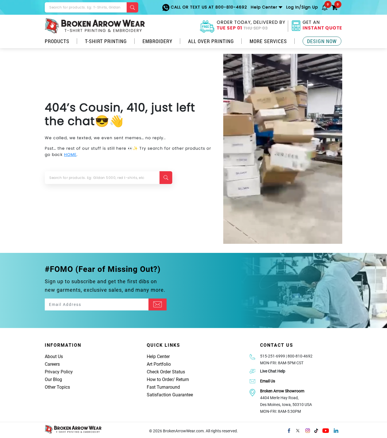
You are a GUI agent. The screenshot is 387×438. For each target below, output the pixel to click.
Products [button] (57, 41)
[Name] (157, 304)
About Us (54, 356)
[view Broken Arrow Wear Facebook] (289, 430)
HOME (70, 154)
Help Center (158, 356)
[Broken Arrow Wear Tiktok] (316, 430)
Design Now (322, 41)
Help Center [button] (264, 7)
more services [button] (268, 41)
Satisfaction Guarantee (170, 394)
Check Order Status (166, 371)
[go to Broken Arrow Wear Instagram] (307, 430)
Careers (52, 364)
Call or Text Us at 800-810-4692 (208, 7)
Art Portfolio (159, 364)
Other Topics (57, 387)
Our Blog (53, 379)
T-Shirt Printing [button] (106, 41)
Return (182, 379)
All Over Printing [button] (211, 41)
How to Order (160, 379)
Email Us (267, 381)
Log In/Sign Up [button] (302, 7)
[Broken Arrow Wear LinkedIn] (336, 430)
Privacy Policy (59, 371)
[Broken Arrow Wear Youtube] (325, 430)
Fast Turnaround (163, 387)
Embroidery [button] (158, 41)
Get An (322, 25)
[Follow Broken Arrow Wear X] (298, 430)
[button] (325, 7)
